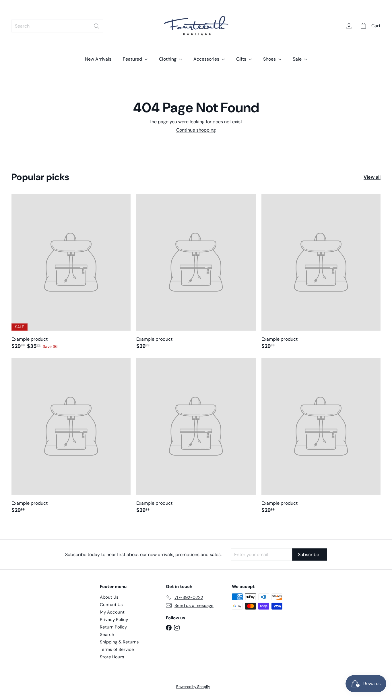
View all (372, 177)
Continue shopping (196, 130)
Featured (133, 59)
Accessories (206, 59)
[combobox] (57, 26)
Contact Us (111, 605)
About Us (109, 597)
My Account (112, 612)
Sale (298, 59)
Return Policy (113, 627)
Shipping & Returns (119, 642)
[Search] (96, 26)
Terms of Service (117, 649)
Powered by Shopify (193, 686)
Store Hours (112, 657)
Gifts (241, 59)
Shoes (270, 59)
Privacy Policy (114, 619)
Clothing (168, 59)
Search (107, 634)
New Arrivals (98, 59)
